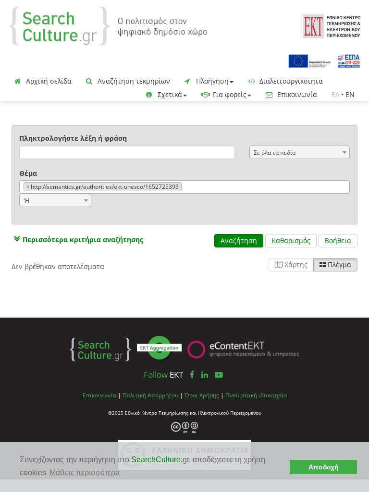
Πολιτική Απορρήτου (150, 395)
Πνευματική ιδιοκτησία (256, 395)
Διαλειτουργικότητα (290, 81)
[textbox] (186, 187)
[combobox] (299, 152)
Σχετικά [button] (169, 94)
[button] (77, 239)
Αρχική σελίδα (48, 81)
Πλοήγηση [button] (211, 81)
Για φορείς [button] (228, 94)
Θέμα (28, 173)
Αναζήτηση (239, 240)
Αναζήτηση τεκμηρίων (133, 81)
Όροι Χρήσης (201, 395)
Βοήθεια (338, 240)
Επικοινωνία (296, 94)
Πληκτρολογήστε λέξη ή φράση (73, 138)
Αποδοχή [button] (323, 467)
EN (350, 94)
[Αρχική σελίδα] (108, 25)
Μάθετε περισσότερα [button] (84, 472)
